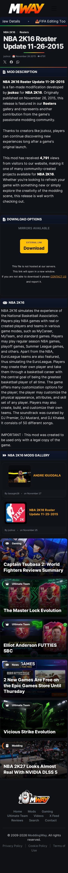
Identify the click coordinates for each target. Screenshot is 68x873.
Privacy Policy (12, 846)
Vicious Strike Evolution (30, 731)
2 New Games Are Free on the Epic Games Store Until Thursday (32, 685)
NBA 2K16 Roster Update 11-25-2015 (43, 512)
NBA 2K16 (9, 32)
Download (34, 246)
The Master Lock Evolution (32, 610)
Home (17, 811)
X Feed (54, 816)
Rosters (24, 32)
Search (34, 820)
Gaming (47, 811)
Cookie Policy (37, 846)
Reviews (17, 820)
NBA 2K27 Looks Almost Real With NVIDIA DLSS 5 (30, 769)
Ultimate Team (17, 816)
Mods (32, 811)
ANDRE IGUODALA (47, 475)
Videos (39, 816)
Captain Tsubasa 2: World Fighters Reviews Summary (33, 567)
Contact (51, 820)
